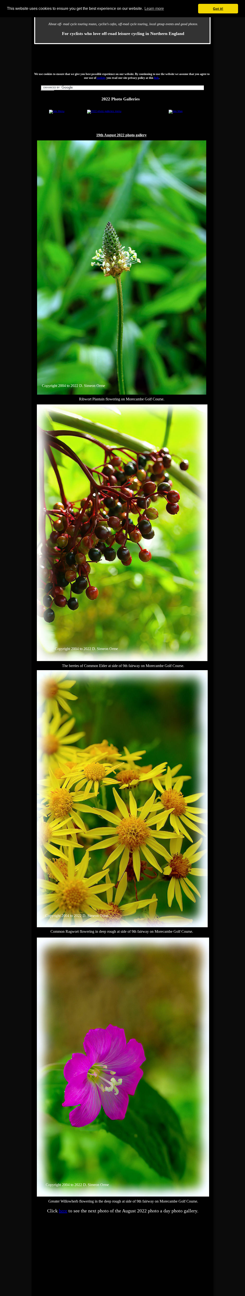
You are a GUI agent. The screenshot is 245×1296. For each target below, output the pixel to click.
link (156, 78)
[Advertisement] (122, 57)
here (63, 1210)
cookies (101, 78)
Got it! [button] (218, 9)
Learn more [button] (154, 8)
